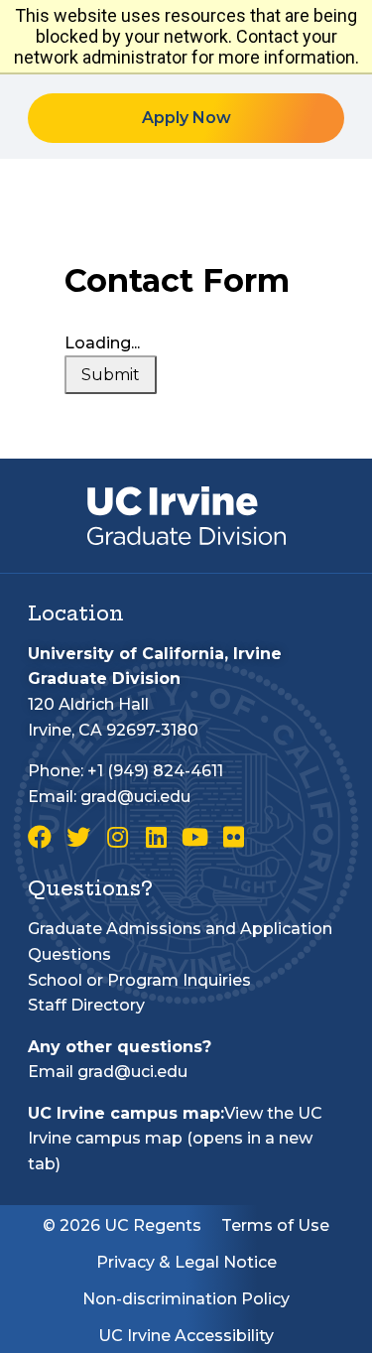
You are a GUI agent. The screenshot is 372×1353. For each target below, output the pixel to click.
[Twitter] (78, 837)
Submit (110, 374)
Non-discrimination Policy (186, 1298)
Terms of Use (275, 1225)
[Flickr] (233, 837)
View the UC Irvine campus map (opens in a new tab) (175, 1138)
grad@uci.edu (135, 796)
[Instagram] (117, 837)
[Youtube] (194, 837)
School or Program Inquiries (139, 980)
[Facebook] (40, 837)
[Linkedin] (156, 837)
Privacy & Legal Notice (186, 1262)
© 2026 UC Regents (122, 1225)
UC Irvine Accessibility (186, 1335)
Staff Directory (86, 1005)
